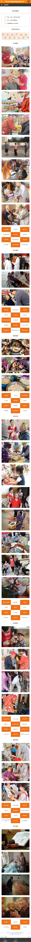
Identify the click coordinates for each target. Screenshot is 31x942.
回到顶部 (29, 937)
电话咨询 (5, 941)
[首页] (5, 937)
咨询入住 (15, 941)
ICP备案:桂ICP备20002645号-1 (15, 934)
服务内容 (6, 4)
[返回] (2, 937)
